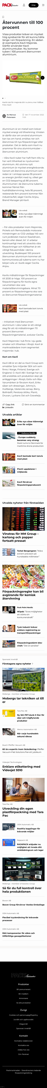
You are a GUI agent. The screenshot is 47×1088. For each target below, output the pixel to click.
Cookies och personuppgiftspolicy (23, 1015)
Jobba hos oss (23, 1050)
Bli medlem (23, 994)
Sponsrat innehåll (23, 1028)
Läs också (23, 210)
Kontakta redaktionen (23, 1041)
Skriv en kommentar (35, 404)
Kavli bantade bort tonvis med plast (31, 310)
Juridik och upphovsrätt (23, 1019)
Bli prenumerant (23, 989)
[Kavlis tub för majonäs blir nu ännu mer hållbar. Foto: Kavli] (23, 77)
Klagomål (23, 1024)
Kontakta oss (23, 1045)
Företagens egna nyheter (16, 663)
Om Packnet (23, 1054)
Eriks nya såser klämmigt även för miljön (31, 215)
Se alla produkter (23, 1003)
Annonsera (23, 998)
